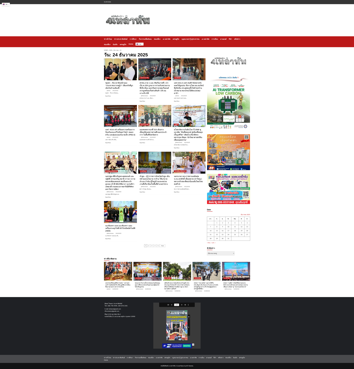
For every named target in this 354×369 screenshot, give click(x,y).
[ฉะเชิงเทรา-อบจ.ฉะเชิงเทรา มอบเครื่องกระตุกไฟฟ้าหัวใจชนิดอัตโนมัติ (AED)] (120, 212)
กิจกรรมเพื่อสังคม (145, 39)
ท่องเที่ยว (157, 39)
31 (228, 238)
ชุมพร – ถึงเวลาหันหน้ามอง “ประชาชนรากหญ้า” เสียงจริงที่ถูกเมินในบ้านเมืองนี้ (119, 85)
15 (217, 230)
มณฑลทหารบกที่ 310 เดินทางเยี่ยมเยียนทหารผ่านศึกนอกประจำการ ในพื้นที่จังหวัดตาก (153, 132)
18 (235, 230)
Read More (108, 96)
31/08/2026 (115, 289)
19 (241, 230)
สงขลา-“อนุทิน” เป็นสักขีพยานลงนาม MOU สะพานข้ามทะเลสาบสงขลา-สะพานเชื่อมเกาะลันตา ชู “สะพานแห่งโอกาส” (235, 285)
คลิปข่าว (237, 39)
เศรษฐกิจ (176, 39)
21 (210, 234)
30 (222, 238)
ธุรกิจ (107, 77)
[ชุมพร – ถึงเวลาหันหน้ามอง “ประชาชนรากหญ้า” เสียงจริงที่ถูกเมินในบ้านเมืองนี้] (120, 69)
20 (247, 230)
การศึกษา (133, 39)
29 (217, 238)
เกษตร (176, 124)
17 (228, 230)
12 (241, 227)
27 (247, 234)
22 (217, 234)
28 (210, 238)
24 (228, 234)
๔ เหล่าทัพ (166, 39)
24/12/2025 (115, 90)
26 (241, 234)
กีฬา (230, 39)
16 (222, 230)
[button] (249, 41)
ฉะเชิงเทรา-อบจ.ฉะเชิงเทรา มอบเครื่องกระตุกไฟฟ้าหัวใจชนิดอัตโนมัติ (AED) (120, 228)
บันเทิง (115, 44)
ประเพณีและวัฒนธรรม (111, 171)
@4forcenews (144, 95)
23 (222, 234)
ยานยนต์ (223, 39)
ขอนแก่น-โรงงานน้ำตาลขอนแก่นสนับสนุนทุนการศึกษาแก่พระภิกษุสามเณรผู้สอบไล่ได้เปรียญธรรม (147, 285)
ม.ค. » (213, 242)
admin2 (108, 90)
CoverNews (180, 366)
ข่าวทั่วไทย (108, 39)
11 (235, 227)
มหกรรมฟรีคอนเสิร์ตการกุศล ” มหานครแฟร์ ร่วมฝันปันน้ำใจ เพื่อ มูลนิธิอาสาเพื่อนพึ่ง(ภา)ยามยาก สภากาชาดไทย (117, 285)
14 (210, 230)
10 (228, 227)
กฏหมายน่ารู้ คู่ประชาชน (190, 39)
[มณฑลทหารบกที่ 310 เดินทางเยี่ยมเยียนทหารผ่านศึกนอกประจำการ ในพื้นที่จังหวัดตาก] (154, 116)
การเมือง (215, 39)
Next (162, 245)
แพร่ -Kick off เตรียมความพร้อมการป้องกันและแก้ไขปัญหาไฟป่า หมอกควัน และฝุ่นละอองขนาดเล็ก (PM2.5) (120, 132)
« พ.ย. (209, 242)
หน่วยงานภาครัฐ (144, 77)
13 (247, 227)
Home (131, 44)
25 (235, 234)
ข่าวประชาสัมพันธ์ (120, 39)
